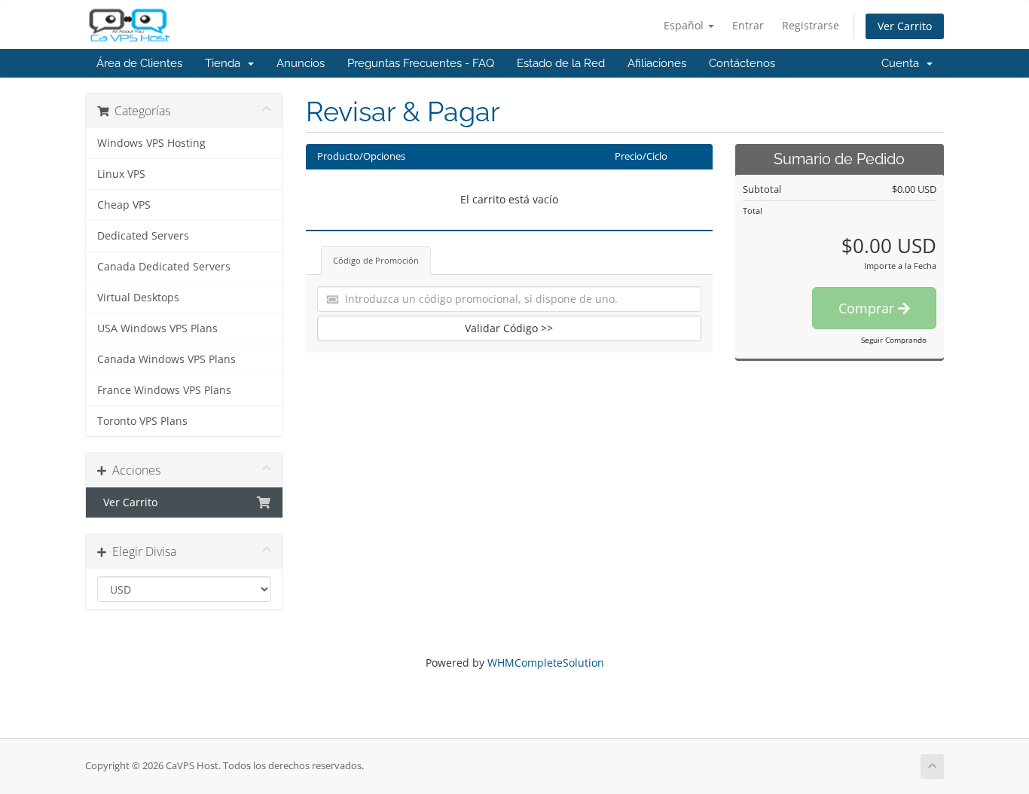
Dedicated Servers (143, 236)
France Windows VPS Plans (164, 390)
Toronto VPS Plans (142, 421)
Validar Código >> (509, 328)
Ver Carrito (905, 26)
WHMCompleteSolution (545, 662)
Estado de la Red (561, 63)
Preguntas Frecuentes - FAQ (420, 63)
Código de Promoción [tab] (376, 260)
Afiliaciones (656, 63)
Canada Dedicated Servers (164, 266)
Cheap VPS (124, 205)
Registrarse (810, 25)
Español (685, 25)
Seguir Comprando (894, 339)
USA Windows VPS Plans (157, 328)
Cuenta (903, 63)
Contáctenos (742, 63)
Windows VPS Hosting (151, 143)
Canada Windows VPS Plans (166, 359)
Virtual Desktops (138, 297)
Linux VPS (121, 174)
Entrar (748, 25)
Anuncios (300, 63)
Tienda (225, 63)
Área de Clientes (139, 63)
